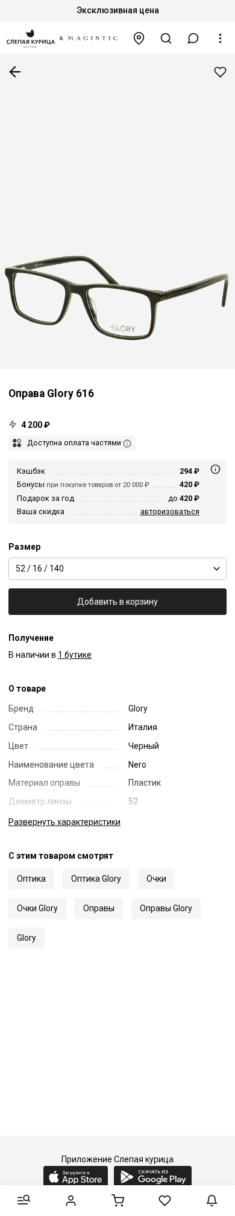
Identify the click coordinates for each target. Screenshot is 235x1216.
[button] (193, 38)
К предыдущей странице (15, 71)
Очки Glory (37, 908)
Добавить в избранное (220, 72)
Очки (156, 878)
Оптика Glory (96, 878)
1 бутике (75, 655)
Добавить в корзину (117, 601)
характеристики (64, 822)
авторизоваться (169, 511)
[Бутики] (139, 38)
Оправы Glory (166, 908)
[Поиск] (166, 38)
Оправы (98, 908)
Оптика (31, 878)
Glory (26, 938)
